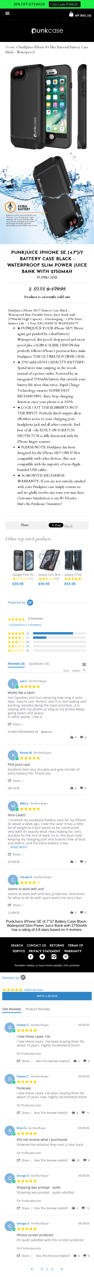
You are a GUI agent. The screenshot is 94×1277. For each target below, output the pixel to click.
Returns (57, 945)
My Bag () (82, 16)
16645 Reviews (33, 990)
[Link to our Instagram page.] (53, 957)
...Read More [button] (17, 847)
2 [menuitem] (47, 1269)
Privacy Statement (44, 951)
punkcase (74, 965)
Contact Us (36, 945)
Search (17, 945)
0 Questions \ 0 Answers (25, 625)
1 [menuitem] (42, 1269)
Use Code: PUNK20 (65, 4)
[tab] (16, 665)
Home (10, 47)
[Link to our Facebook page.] (30, 957)
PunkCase (47, 277)
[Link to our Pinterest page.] (64, 957)
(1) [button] (27, 637)
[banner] (47, 31)
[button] (16, 724)
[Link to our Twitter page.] (41, 957)
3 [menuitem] (52, 1269)
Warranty (73, 951)
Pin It (68, 526)
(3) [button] (27, 633)
